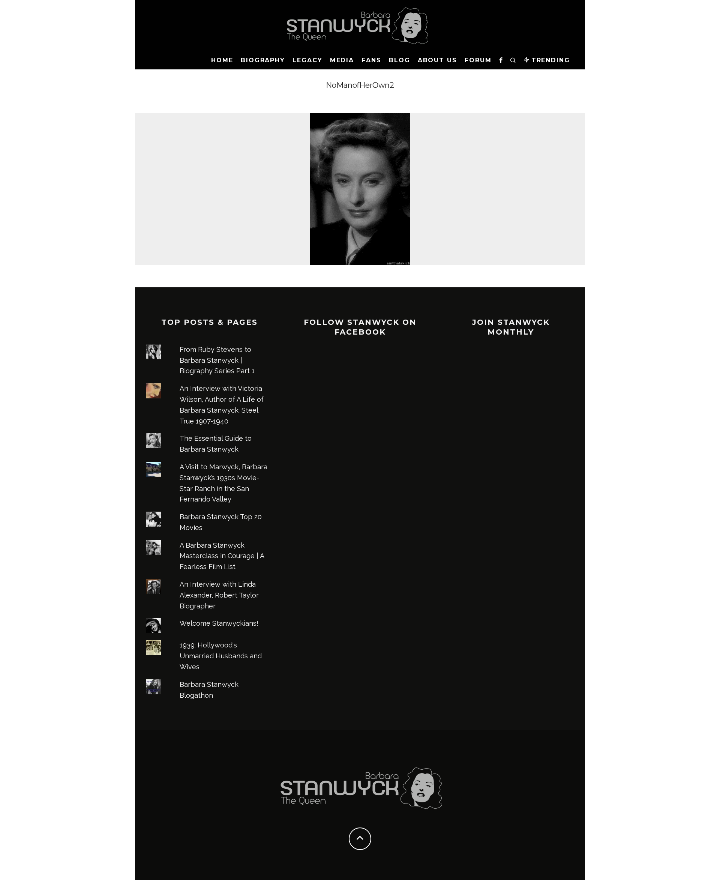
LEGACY (307, 60)
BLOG (399, 60)
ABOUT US (437, 60)
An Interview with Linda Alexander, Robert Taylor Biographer (219, 595)
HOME (222, 60)
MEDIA (342, 60)
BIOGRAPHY (263, 60)
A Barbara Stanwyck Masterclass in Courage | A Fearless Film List (222, 556)
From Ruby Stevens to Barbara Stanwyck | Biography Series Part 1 (217, 360)
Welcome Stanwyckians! (219, 623)
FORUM (478, 60)
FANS (371, 60)
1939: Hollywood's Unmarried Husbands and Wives (221, 656)
